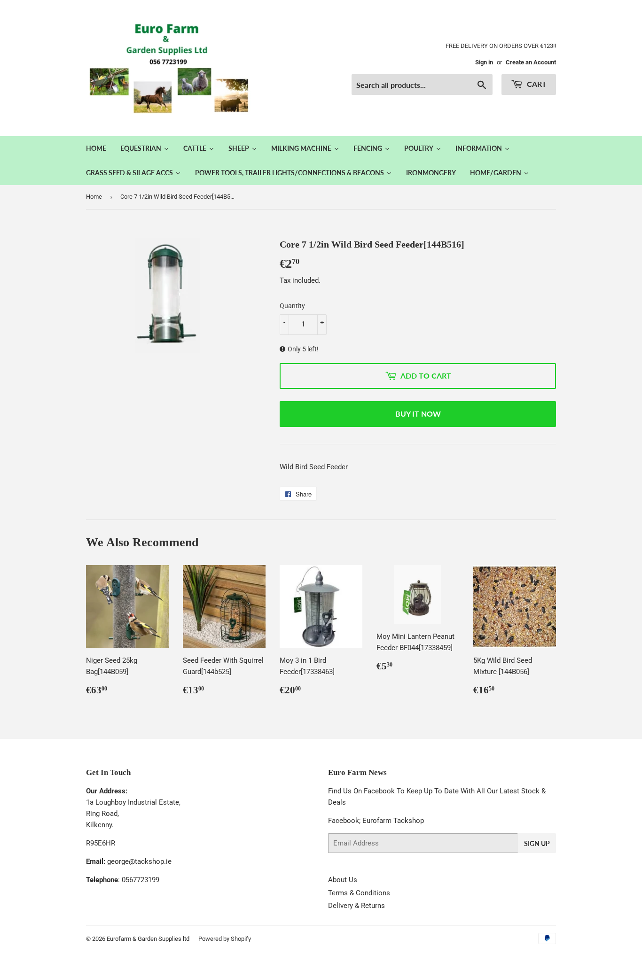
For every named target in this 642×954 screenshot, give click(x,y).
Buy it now (418, 413)
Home (94, 196)
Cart (536, 83)
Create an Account (531, 62)
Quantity (292, 306)
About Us (342, 880)
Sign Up (537, 843)
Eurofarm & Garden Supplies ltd (148, 938)
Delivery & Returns (356, 905)
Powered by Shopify (224, 938)
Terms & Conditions (359, 893)
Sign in (484, 62)
